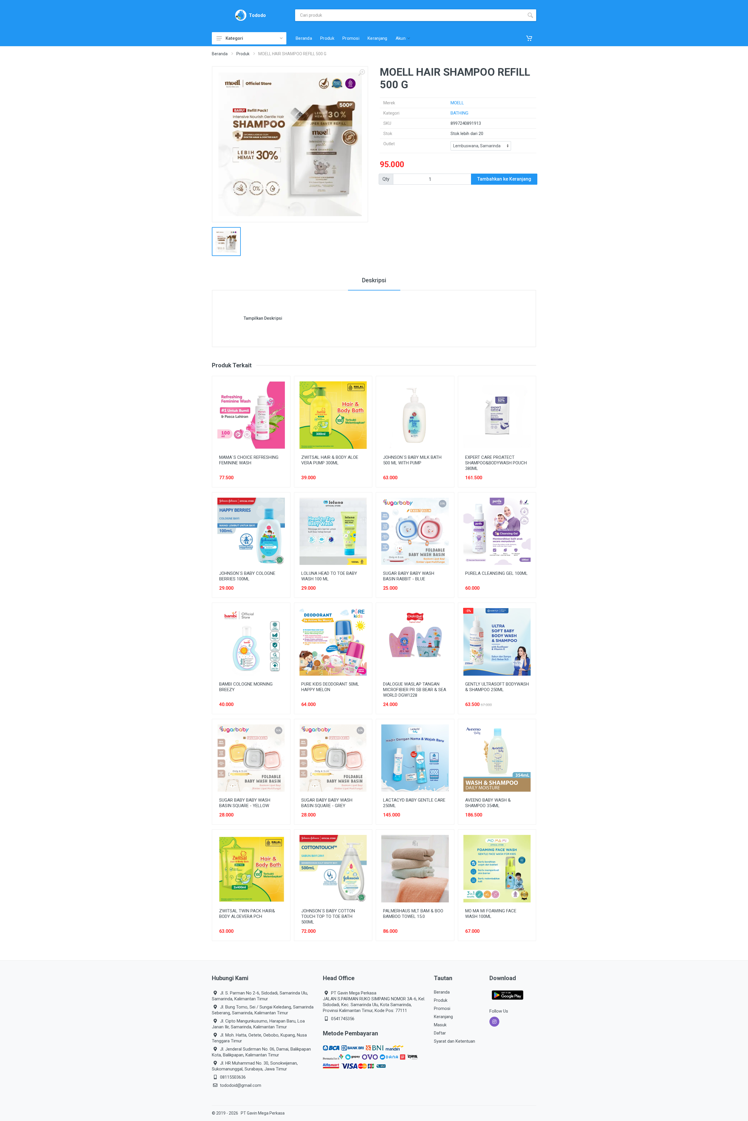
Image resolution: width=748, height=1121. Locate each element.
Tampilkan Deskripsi (263, 318)
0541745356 (342, 1018)
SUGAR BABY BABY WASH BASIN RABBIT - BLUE (408, 576)
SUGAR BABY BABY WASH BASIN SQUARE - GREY (326, 802)
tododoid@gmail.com (240, 1085)
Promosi (442, 1008)
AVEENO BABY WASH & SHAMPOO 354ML (488, 802)
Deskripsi (374, 280)
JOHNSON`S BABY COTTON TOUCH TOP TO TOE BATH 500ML (328, 916)
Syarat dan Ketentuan (454, 1041)
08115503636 (233, 1077)
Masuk (440, 1024)
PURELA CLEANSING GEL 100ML (496, 573)
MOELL (457, 102)
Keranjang (443, 1016)
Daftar (440, 1033)
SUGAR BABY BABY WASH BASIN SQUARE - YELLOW (244, 802)
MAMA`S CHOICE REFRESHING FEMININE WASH (248, 460)
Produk (243, 53)
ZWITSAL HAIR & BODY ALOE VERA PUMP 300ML (329, 460)
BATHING (459, 113)
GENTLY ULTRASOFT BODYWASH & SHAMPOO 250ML (497, 686)
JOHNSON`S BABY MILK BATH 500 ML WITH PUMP (412, 460)
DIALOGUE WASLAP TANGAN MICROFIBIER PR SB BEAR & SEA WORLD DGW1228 (414, 689)
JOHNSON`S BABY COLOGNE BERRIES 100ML (247, 576)
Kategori (234, 38)
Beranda (220, 53)
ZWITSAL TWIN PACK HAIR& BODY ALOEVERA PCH (247, 913)
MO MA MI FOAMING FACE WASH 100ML (490, 913)
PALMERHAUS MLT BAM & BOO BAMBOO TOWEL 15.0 (413, 913)
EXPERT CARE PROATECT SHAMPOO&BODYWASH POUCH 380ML (496, 463)
